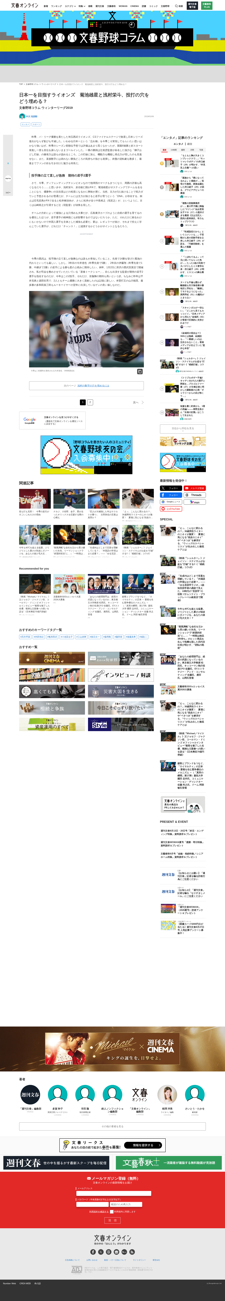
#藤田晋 (118, 637)
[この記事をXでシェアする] (8, 140)
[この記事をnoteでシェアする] (8, 179)
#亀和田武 (52, 637)
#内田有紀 (39, 637)
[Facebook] (93, 1252)
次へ (136, 402)
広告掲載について (72, 1260)
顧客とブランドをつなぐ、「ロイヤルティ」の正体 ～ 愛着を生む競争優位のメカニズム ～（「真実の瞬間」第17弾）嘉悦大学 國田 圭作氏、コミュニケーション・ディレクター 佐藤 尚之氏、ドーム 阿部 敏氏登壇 (137, 607)
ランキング (56, 6)
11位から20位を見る (183, 428)
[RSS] (132, 1252)
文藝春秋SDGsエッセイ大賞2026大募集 (67, 599)
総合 (189, 144)
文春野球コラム (32, 84)
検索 (181, 6)
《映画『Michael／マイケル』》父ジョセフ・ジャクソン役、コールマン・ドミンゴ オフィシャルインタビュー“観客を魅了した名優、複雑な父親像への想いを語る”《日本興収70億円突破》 (34, 605)
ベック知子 (187, 327)
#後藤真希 (131, 637)
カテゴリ (69, 6)
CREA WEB (25, 1283)
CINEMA (134, 6)
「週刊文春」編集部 (191, 225)
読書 (144, 6)
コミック (153, 6)
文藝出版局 (187, 419)
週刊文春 (100, 6)
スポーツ (36, 124)
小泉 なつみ (188, 171)
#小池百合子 (67, 637)
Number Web (9, 1283)
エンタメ (25, 124)
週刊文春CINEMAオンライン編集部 (191, 371)
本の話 (37, 1283)
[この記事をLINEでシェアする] (8, 170)
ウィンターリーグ (48, 84)
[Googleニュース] (116, 1252)
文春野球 (165, 6)
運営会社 (156, 1260)
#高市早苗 (25, 637)
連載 (90, 6)
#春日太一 (95, 637)
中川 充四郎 (31, 116)
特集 (81, 6)
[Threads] (108, 1252)
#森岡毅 (107, 637)
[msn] (124, 1252)
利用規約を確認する (99, 1211)
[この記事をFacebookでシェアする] (8, 150)
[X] (101, 1252)
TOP (21, 84)
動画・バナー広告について (115, 1260)
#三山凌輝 (81, 637)
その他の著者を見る (112, 1126)
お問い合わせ (92, 1260)
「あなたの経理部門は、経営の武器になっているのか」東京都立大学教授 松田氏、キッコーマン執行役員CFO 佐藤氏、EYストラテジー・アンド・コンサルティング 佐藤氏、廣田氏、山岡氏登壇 (103, 607)
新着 (46, 6)
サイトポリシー (139, 1260)
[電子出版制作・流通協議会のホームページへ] (76, 1270)
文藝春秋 (111, 6)
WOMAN (123, 6)
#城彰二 (143, 637)
